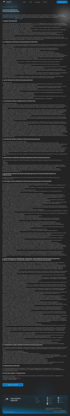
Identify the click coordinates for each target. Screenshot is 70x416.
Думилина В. (63, 410)
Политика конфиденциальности (59, 412)
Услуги (37, 399)
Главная (3, 6)
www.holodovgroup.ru (8, 18)
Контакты (37, 402)
